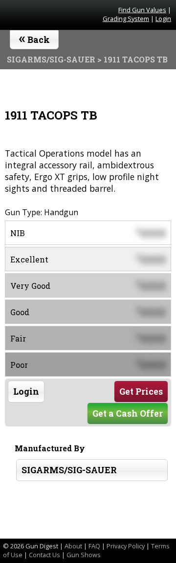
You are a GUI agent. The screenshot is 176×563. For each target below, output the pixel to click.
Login (163, 18)
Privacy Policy (126, 546)
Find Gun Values (142, 9)
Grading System (126, 18)
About (73, 546)
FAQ (94, 546)
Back (34, 37)
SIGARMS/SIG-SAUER (69, 470)
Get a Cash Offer (127, 413)
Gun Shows (83, 554)
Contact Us (44, 554)
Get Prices (141, 391)
